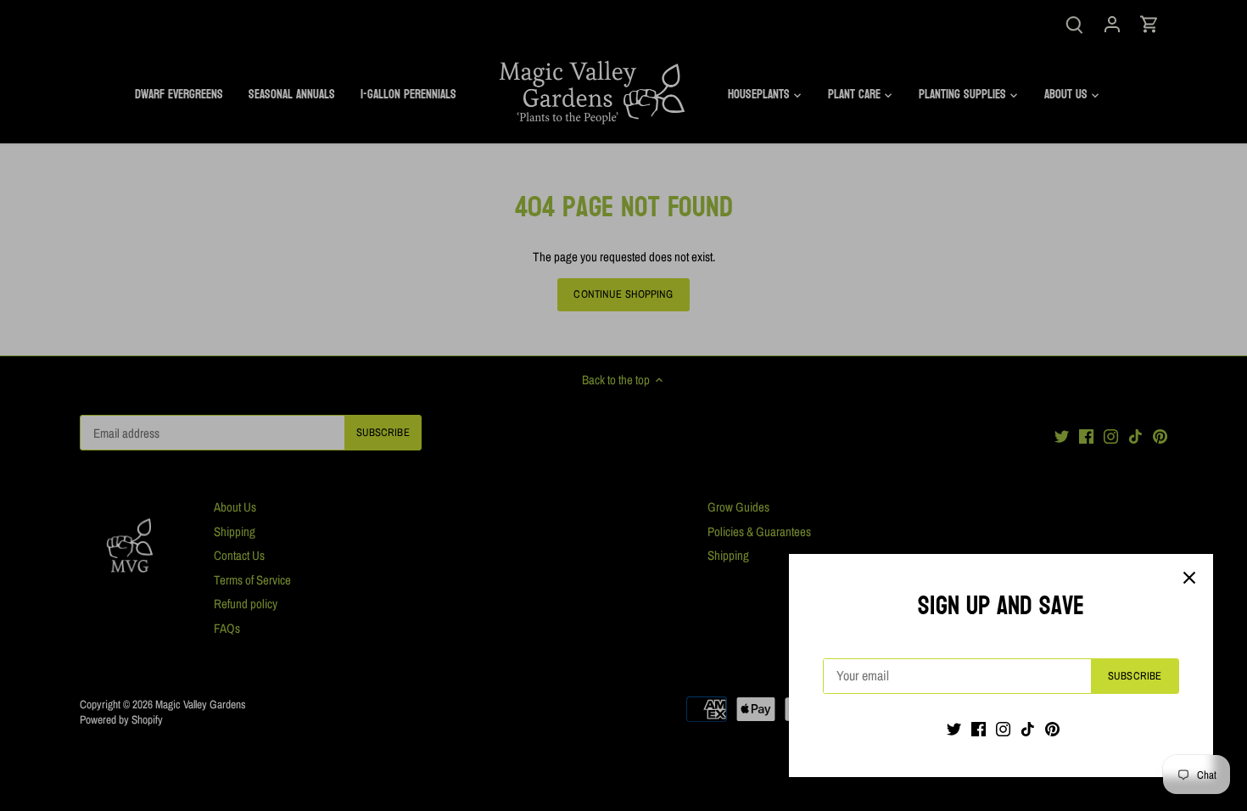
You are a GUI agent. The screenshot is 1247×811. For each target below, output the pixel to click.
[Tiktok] (1028, 728)
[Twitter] (954, 728)
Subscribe (1134, 675)
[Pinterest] (1052, 728)
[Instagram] (1003, 728)
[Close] (1189, 577)
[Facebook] (978, 728)
